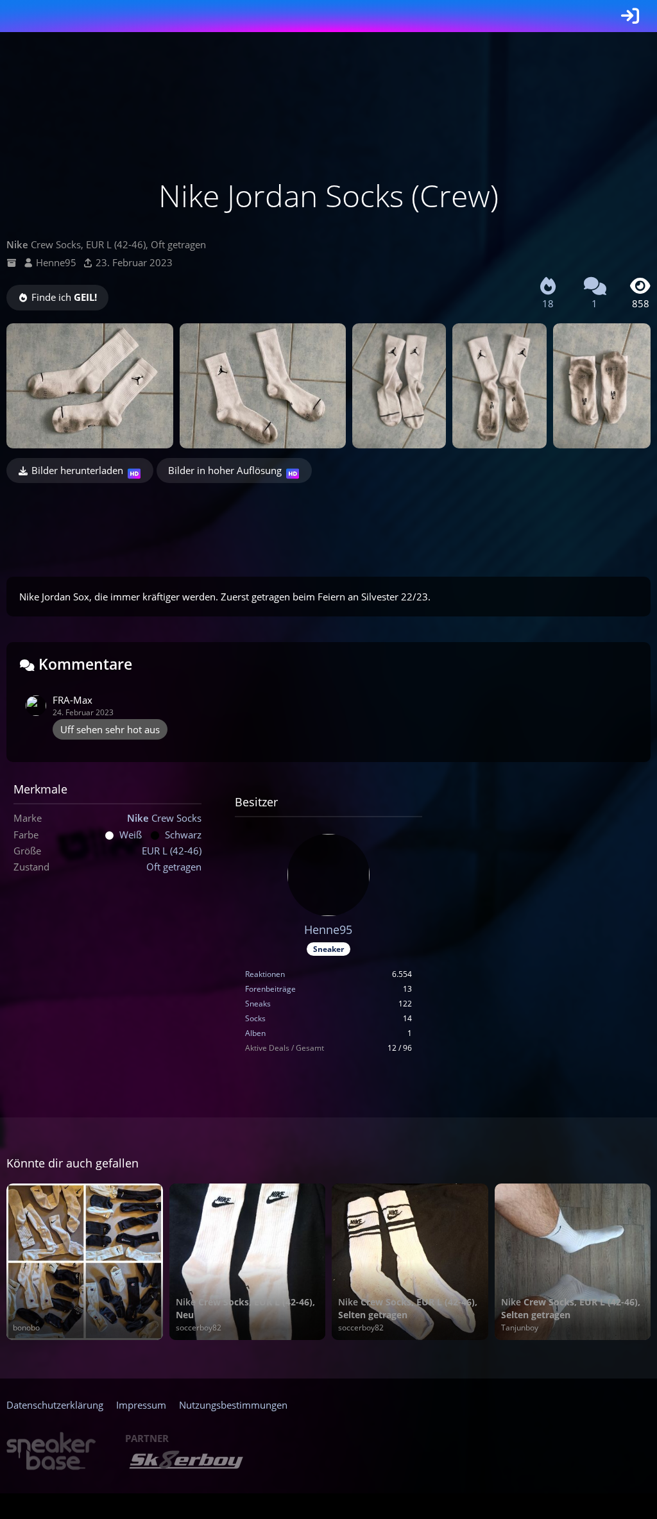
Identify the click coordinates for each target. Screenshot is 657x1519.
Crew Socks (164, 817)
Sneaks (258, 1003)
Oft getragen (173, 866)
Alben (255, 1033)
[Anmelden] (630, 16)
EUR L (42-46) (171, 850)
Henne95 (56, 262)
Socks (255, 1018)
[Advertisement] (328, 525)
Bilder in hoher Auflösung (225, 470)
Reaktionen (265, 974)
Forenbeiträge (270, 988)
